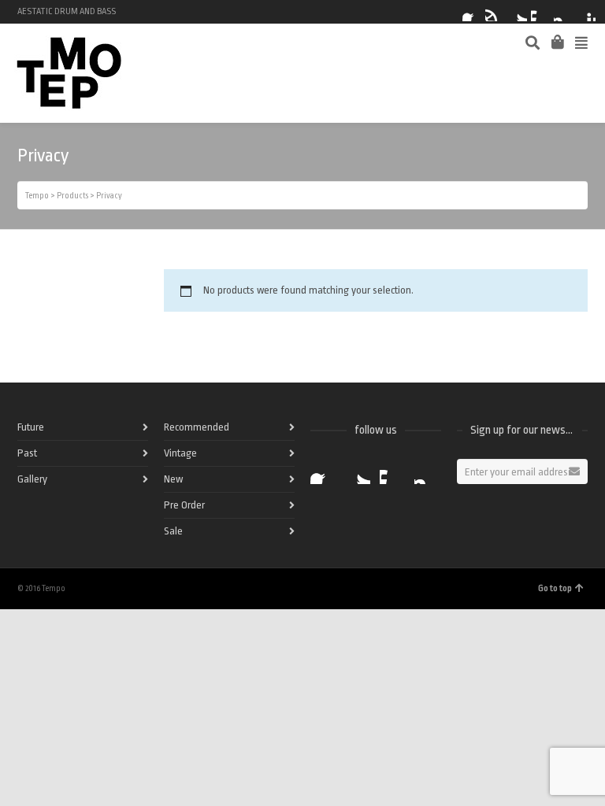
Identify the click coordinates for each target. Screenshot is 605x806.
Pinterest (586, 11)
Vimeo (540, 11)
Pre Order (184, 505)
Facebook (471, 11)
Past (27, 453)
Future (30, 427)
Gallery (32, 479)
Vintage (180, 453)
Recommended (196, 427)
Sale (173, 531)
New (173, 479)
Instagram (563, 11)
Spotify (494, 11)
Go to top (555, 588)
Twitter (517, 11)
